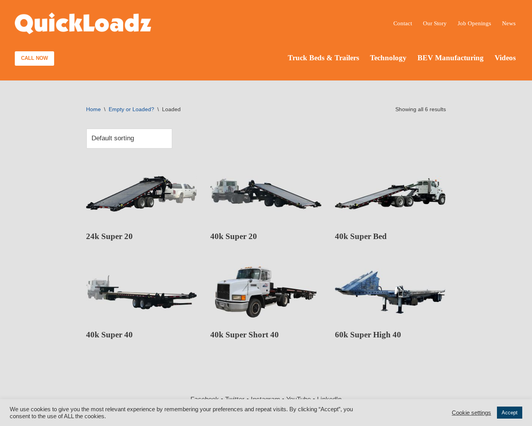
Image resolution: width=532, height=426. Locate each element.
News (509, 23)
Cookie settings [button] (471, 413)
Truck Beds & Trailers (323, 58)
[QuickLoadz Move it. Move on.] (83, 23)
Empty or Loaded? (131, 109)
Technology (388, 58)
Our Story (435, 23)
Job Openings (474, 23)
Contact (402, 23)
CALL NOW (34, 58)
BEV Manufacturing (450, 58)
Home (93, 109)
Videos (505, 58)
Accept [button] (510, 413)
